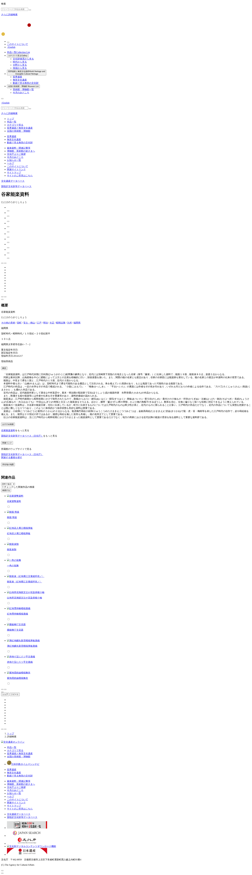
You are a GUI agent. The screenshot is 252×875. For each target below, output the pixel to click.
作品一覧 (18, 52)
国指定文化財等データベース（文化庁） (22, 436)
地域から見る (20, 68)
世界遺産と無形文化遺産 (26, 72)
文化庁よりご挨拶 (16, 154)
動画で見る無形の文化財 (25, 83)
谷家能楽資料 (8, 430)
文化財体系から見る (23, 59)
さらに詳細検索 (9, 14)
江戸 (39, 322)
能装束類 (11, 549)
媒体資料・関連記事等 (18, 148)
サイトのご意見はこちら (20, 175)
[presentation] (3, 487)
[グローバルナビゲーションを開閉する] (2, 98)
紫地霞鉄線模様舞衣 (17, 678)
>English (11, 47)
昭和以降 (60, 322)
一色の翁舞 (13, 565)
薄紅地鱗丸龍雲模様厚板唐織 (22, 646)
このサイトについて (17, 44)
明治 (45, 322)
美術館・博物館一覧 (23, 89)
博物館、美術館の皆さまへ (21, 151)
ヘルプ (10, 163)
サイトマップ (14, 172)
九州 (69, 322)
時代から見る (20, 62)
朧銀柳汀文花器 (15, 630)
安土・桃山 (29, 322)
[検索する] (30, 9)
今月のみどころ (21, 92)
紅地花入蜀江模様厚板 (18, 533)
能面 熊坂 (12, 517)
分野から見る (20, 65)
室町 (19, 322)
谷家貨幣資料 (14, 501)
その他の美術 (8, 322)
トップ (10, 118)
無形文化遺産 (20, 80)
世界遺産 (17, 77)
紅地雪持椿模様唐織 (17, 614)
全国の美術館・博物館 (23, 86)
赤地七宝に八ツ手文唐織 (20, 662)
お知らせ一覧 (14, 160)
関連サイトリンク (16, 169)
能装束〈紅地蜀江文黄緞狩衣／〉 (24, 581)
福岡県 (77, 322)
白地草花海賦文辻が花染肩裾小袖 (24, 597)
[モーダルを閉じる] (2, 870)
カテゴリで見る (17, 56)
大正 (52, 322)
